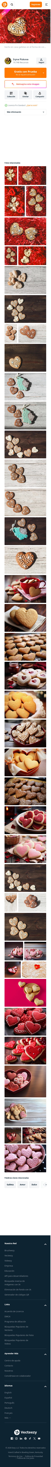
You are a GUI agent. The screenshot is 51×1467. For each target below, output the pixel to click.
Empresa (9, 1412)
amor (22, 1330)
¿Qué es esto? (31, 105)
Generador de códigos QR (17, 1441)
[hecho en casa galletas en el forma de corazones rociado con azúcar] (25, 350)
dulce (34, 1330)
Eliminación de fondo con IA (18, 1435)
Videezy (8, 1407)
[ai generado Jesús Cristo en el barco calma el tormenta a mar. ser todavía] (25, 1210)
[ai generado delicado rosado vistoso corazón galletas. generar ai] (25, 1305)
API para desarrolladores (16, 1422)
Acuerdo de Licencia (14, 1457)
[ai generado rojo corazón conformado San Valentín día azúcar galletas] (25, 1151)
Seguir (41, 62)
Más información (14, 110)
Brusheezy (9, 1396)
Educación (9, 1417)
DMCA (7, 1462)
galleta (10, 1330)
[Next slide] (39, 1330)
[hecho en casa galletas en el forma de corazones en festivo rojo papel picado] (11, 174)
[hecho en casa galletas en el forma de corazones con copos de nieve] (25, 379)
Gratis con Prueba (25, 73)
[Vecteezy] (4, 4)
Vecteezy (9, 1401)
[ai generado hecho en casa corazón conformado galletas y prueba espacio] (14, 1060)
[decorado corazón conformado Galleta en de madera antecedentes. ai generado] (25, 678)
